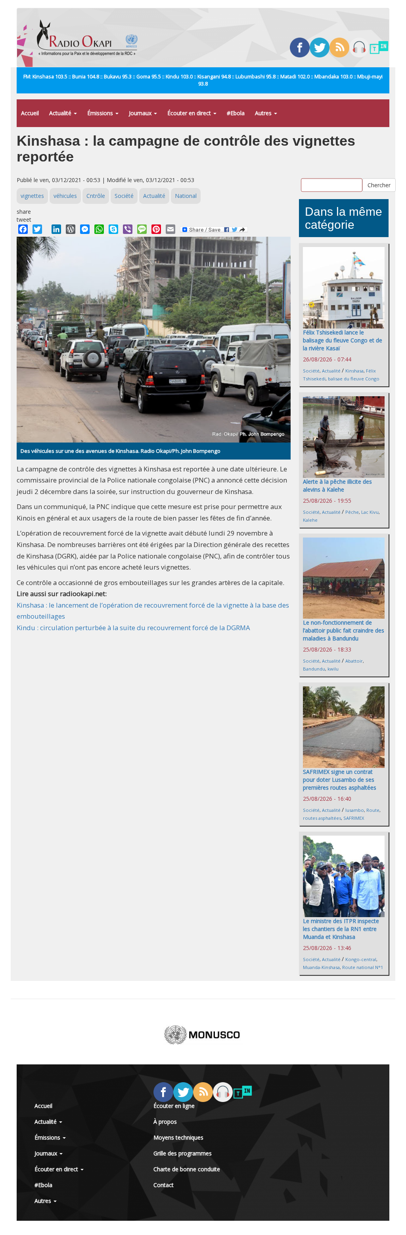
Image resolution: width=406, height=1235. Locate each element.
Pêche (352, 512)
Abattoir (354, 661)
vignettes (32, 196)
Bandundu (314, 669)
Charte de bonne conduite (186, 1169)
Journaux (141, 113)
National (186, 196)
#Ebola (236, 113)
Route (372, 810)
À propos (165, 1121)
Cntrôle (95, 196)
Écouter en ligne (174, 1106)
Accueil (30, 113)
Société (124, 196)
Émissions (101, 113)
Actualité (61, 113)
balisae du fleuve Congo (353, 379)
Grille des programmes (182, 1153)
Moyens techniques (178, 1137)
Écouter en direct (190, 113)
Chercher (379, 184)
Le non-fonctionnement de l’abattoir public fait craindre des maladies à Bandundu (343, 630)
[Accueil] (90, 37)
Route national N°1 (362, 967)
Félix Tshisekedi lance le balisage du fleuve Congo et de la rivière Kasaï (342, 340)
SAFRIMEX (353, 818)
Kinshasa (354, 371)
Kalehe (310, 520)
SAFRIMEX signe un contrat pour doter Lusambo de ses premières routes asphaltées (339, 779)
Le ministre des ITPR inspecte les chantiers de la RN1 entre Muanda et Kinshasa (341, 928)
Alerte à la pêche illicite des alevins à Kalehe (337, 485)
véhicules (65, 196)
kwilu (333, 669)
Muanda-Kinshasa (321, 967)
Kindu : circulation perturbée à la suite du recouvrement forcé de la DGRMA (133, 627)
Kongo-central (360, 959)
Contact (163, 1185)
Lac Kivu (370, 512)
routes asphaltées (322, 818)
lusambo (354, 810)
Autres (264, 113)
